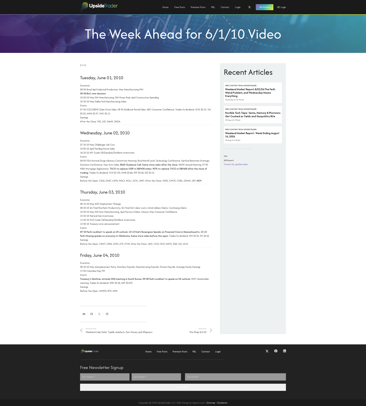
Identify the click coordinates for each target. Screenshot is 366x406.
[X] (249, 7)
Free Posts (162, 351)
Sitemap (211, 402)
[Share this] (92, 314)
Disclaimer (222, 402)
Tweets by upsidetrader (236, 164)
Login (218, 351)
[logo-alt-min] (99, 7)
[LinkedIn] (284, 351)
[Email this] (84, 314)
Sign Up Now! (183, 387)
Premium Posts (180, 351)
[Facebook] (276, 351)
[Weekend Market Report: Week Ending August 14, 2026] (253, 135)
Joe (225, 156)
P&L (194, 351)
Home (148, 351)
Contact (205, 351)
